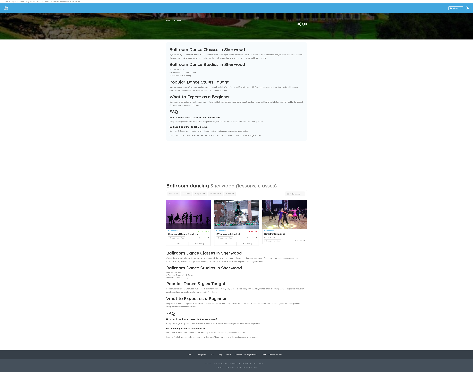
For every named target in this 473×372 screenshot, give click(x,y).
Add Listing (457, 8)
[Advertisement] (236, 158)
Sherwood (205, 238)
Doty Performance (176, 69)
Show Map (200, 244)
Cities (21, 2)
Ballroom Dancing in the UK (47, 2)
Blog (27, 2)
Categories (13, 2)
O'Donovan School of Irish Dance (182, 72)
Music (32, 2)
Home (5, 2)
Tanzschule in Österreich (70, 2)
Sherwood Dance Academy (180, 75)
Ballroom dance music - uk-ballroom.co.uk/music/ (236, 367)
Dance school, (269, 237)
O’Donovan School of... (229, 233)
